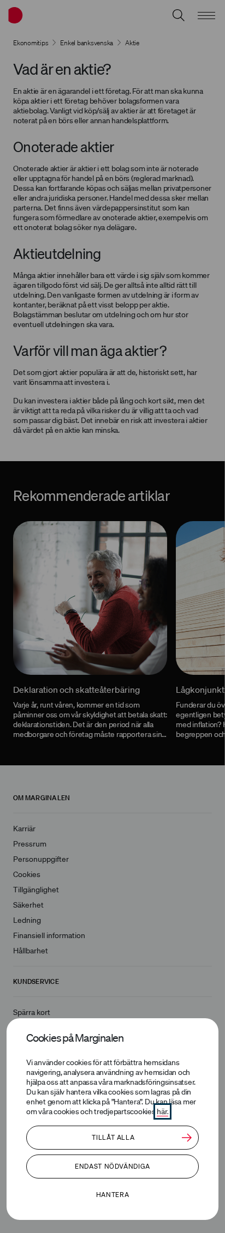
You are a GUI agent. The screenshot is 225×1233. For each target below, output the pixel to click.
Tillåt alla (113, 1137)
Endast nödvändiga (112, 1166)
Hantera (112, 1194)
